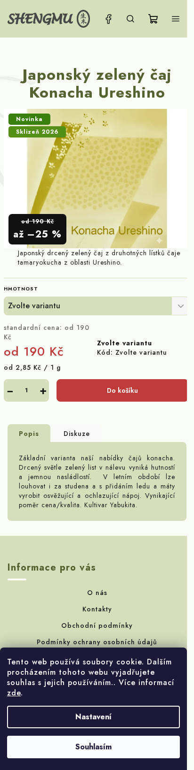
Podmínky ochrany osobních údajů (97, 642)
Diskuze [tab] (77, 433)
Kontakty (97, 609)
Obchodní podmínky (97, 625)
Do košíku (122, 390)
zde (14, 692)
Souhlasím (93, 746)
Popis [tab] (29, 433)
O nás (97, 592)
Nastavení (93, 716)
